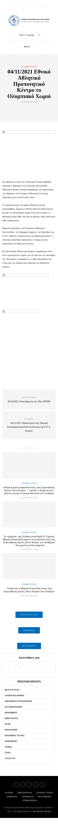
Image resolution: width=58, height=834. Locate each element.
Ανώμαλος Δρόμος (14, 695)
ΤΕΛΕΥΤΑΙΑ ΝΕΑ (29, 615)
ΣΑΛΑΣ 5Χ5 (10, 758)
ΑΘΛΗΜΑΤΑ (29, 630)
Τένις (8, 753)
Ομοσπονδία (24, 793)
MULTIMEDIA (29, 646)
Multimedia (45, 797)
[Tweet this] (27, 109)
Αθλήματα (28, 797)
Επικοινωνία (30, 800)
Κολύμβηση (11, 713)
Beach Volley (12, 690)
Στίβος (8, 747)
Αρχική (9, 793)
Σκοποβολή (11, 741)
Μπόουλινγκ (11, 718)
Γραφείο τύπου (29, 67)
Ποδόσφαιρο (11, 730)
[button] (29, 315)
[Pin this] (35, 109)
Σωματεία (12, 797)
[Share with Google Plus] (31, 109)
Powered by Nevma (42, 811)
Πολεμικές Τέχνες (15, 735)
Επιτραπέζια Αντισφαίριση (18, 701)
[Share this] (23, 109)
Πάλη (7, 724)
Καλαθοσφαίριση (13, 707)
